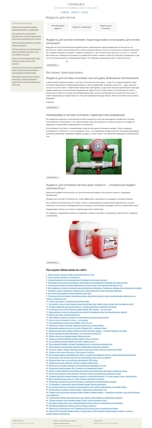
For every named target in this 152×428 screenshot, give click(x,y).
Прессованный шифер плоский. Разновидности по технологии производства (80, 344)
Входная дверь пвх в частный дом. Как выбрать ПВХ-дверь (73, 360)
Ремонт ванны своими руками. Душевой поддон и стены (71, 274)
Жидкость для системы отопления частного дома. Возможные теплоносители (92, 78)
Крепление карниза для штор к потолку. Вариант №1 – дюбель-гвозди (77, 328)
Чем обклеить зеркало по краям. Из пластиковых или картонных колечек (79, 317)
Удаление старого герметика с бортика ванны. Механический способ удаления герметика (85, 290)
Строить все (76, 4)
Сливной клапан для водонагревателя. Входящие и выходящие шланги (77, 280)
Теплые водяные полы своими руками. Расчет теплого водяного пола (78, 400)
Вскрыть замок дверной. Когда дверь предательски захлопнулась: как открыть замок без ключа (88, 371)
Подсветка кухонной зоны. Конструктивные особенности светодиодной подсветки (82, 381)
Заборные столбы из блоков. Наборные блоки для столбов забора (76, 325)
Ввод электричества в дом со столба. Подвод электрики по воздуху (76, 379)
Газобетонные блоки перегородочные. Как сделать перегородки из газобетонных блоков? (86, 397)
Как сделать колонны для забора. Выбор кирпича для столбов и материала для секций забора (88, 387)
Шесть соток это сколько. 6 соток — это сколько (68, 320)
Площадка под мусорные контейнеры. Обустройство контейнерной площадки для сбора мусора (87, 282)
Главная (65, 11)
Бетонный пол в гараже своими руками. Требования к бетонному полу (78, 389)
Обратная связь (98, 420)
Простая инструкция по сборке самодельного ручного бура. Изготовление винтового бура (85, 285)
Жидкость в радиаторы (82, 27)
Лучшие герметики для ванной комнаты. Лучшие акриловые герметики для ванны (83, 306)
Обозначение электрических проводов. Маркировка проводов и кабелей (79, 347)
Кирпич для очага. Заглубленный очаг (64, 314)
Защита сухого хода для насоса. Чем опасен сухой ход (71, 352)
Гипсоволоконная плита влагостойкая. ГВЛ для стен (70, 322)
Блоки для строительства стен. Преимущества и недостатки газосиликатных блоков (83, 408)
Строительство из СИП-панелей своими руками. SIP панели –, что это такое (80, 309)
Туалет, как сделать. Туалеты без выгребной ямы (69, 301)
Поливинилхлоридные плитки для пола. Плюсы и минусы (72, 405)
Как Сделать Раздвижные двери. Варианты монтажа (69, 293)
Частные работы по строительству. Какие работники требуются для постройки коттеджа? (26, 52)
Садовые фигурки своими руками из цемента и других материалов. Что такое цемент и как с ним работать (93, 376)
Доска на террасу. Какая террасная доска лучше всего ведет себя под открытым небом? (85, 349)
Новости (75, 11)
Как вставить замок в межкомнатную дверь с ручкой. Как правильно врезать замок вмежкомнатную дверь (92, 355)
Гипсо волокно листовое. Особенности (64, 277)
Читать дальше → (52, 65)
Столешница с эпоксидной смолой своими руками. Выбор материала (77, 384)
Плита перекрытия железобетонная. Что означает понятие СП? (75, 333)
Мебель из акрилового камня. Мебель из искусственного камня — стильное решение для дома (88, 330)
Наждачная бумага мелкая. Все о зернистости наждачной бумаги (76, 368)
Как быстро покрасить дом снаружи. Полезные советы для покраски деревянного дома (85, 373)
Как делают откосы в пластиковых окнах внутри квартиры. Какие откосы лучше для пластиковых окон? (91, 304)
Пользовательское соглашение (67, 420)
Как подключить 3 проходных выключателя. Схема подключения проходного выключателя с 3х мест (26, 36)
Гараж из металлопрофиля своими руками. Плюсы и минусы (74, 338)
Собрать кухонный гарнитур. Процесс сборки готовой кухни (73, 363)
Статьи (84, 11)
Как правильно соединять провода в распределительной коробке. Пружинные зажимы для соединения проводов (95, 288)
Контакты (55, 420)
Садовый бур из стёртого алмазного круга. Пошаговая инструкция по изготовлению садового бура (27, 70)
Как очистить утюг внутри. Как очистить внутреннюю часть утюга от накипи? (80, 357)
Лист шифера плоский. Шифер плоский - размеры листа (72, 341)
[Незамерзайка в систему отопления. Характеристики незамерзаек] (94, 157)
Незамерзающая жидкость (58, 26)
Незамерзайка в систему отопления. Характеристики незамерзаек (85, 115)
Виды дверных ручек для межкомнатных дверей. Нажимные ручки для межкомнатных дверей (88, 312)
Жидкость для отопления (105, 26)
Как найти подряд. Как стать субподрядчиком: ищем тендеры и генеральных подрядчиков (86, 403)
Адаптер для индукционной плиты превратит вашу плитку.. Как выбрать (26, 61)
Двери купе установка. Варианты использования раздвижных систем (77, 365)
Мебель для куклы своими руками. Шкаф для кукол (70, 336)
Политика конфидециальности (61, 423)
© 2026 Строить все (18, 420)
